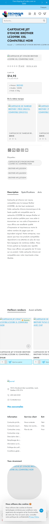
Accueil (9, 45)
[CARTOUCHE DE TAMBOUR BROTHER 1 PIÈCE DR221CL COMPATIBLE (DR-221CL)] (21, 118)
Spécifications (28, 192)
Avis (40, 192)
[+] (5, 361)
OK (41, 510)
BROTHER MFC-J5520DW (17, 168)
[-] (5, 363)
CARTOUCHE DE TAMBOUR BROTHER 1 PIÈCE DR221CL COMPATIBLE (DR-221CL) (21, 133)
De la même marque (15, 99)
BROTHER (20, 85)
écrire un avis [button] (32, 66)
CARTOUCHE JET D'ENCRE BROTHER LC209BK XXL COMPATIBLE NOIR (21, 163)
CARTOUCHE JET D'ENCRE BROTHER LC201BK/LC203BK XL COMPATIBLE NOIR (15, 353)
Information (12, 417)
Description (12, 192)
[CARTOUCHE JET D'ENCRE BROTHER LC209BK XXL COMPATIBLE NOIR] (24, 482)
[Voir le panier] (44, 14)
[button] (10, 139)
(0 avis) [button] (21, 66)
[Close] (46, 2)
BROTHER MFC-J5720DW (17, 178)
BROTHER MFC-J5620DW (17, 173)
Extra (43, 417)
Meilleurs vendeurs (16, 309)
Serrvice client (30, 417)
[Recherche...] (44, 20)
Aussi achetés (35, 309)
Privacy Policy (34, 517)
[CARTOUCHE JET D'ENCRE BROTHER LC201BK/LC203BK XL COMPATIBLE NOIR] (16, 333)
